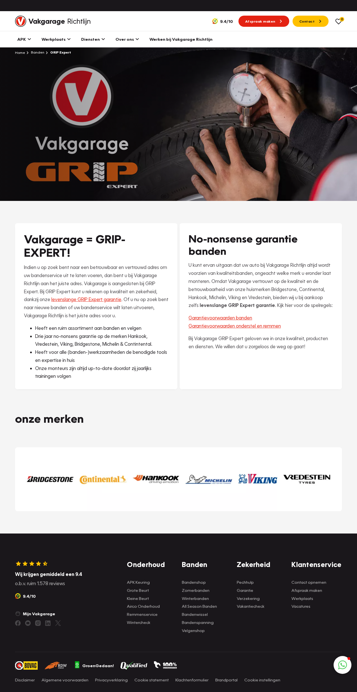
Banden (37, 52)
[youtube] (28, 623)
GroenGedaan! (98, 665)
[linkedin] (48, 623)
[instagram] (38, 623)
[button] (342, 665)
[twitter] (58, 623)
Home (20, 52)
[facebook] (18, 623)
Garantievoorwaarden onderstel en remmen (235, 326)
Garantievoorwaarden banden (220, 318)
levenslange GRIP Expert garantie (86, 299)
